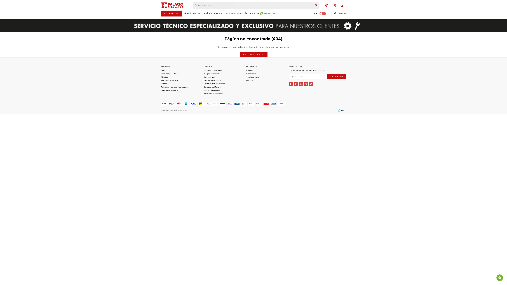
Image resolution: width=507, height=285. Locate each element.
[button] (316, 5)
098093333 (269, 13)
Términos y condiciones (170, 74)
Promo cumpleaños (212, 90)
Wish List (249, 80)
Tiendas (341, 13)
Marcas (196, 13)
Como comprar (210, 77)
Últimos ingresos (213, 13)
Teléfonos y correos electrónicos (174, 87)
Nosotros (164, 71)
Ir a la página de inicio (253, 55)
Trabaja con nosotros (169, 90)
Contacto (165, 84)
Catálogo (174, 13)
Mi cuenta (250, 71)
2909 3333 (253, 13)
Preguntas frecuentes (212, 74)
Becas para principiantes (213, 94)
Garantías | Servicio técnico (214, 84)
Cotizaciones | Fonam (212, 87)
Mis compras (251, 74)
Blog (186, 13)
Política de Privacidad (169, 80)
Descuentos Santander (213, 71)
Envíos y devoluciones (212, 80)
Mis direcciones (252, 77)
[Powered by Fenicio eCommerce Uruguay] (342, 110)
